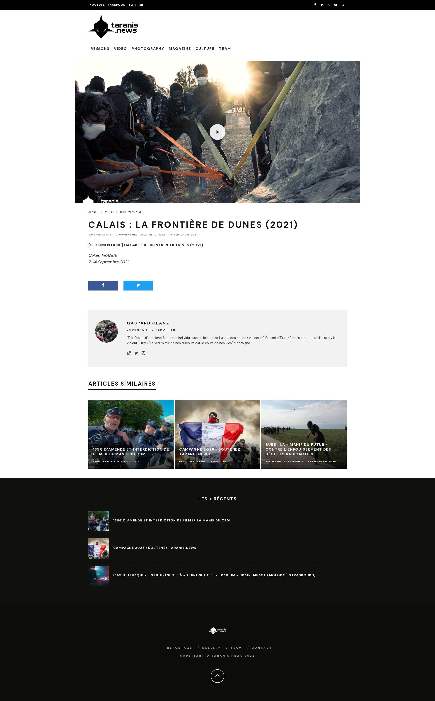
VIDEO (120, 48)
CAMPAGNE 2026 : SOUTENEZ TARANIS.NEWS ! (156, 548)
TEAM (225, 48)
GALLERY (211, 648)
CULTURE (205, 48)
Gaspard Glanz (99, 234)
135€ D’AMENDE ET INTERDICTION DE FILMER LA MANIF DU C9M (171, 520)
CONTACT (262, 648)
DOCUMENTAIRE (127, 234)
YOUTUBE (97, 5)
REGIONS (100, 48)
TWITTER (135, 5)
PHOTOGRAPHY (148, 48)
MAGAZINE (180, 48)
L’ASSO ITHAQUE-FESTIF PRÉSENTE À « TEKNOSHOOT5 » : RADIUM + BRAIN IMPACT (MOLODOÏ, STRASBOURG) (214, 575)
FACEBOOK (116, 5)
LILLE (143, 234)
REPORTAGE (157, 234)
